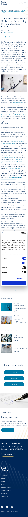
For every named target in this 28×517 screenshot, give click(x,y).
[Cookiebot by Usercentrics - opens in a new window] (20, 233)
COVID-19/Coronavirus (6, 291)
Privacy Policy (4, 493)
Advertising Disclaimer (6, 490)
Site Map (3, 481)
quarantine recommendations (13, 168)
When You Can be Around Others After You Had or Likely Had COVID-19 (14, 114)
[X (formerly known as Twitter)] (2, 507)
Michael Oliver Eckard (8, 32)
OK (14, 283)
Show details (20, 278)
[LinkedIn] (7, 507)
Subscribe (3, 478)
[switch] (24, 263)
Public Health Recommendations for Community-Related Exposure (11, 161)
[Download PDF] (1, 37)
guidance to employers (9, 157)
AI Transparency (4, 496)
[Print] (5, 37)
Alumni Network (4, 475)
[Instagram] (12, 507)
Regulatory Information (6, 487)
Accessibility (3, 484)
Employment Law (17, 291)
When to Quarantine (18, 102)
